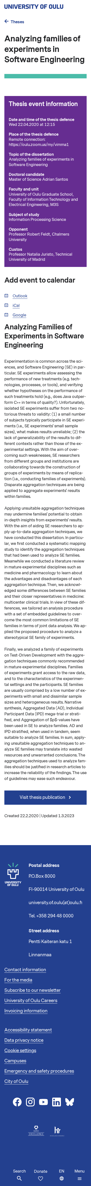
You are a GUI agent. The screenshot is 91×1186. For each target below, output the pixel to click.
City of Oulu (16, 1081)
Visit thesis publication (43, 797)
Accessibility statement (28, 1030)
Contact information (25, 970)
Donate (40, 1171)
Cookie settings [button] (20, 1050)
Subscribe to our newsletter (32, 990)
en (65, 1177)
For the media (18, 980)
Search (19, 1171)
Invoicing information (26, 1011)
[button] (79, 1175)
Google (19, 315)
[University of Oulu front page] (45, 5)
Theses (17, 22)
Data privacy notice (23, 1040)
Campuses (15, 1061)
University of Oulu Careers (30, 1000)
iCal (16, 305)
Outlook (20, 296)
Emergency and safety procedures (39, 1071)
